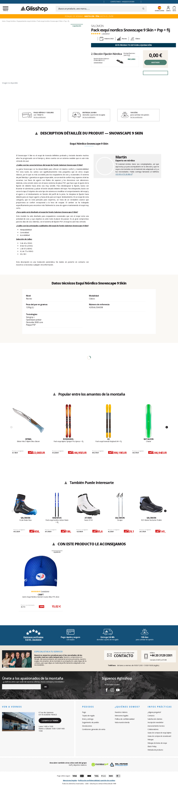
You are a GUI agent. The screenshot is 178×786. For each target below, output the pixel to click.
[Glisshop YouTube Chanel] (118, 690)
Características (98, 62)
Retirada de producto (155, 750)
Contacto (151, 715)
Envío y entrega (87, 719)
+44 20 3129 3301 (161, 655)
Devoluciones (87, 726)
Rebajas (151, 739)
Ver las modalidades (88, 117)
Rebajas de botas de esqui (157, 743)
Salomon (97, 26)
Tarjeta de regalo (88, 715)
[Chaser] (148, 421)
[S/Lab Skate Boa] (25, 504)
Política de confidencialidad (124, 719)
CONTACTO (123, 655)
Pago (84, 712)
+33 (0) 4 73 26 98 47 (123, 174)
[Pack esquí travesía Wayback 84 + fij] (108, 421)
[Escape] (120, 504)
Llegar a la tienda (50, 720)
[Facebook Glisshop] (106, 690)
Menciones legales (121, 715)
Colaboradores (153, 729)
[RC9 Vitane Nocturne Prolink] (151, 504)
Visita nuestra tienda (122, 722)
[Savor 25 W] (88, 504)
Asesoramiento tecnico (156, 726)
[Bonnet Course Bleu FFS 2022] (41, 571)
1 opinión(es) (105, 33)
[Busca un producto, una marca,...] (143, 8)
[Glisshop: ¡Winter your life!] (34, 8)
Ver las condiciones (40, 117)
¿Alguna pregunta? (154, 712)
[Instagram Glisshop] (112, 690)
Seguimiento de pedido (90, 722)
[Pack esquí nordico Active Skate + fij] (57, 504)
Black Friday (152, 746)
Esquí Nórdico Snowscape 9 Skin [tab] (89, 143)
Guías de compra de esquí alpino (159, 733)
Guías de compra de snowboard (159, 736)
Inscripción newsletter (155, 722)
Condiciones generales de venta (93, 729)
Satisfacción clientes (155, 719)
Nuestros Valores (121, 712)
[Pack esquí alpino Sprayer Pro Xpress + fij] (68, 421)
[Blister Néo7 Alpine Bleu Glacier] (28, 421)
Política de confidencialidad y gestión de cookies (96, 780)
